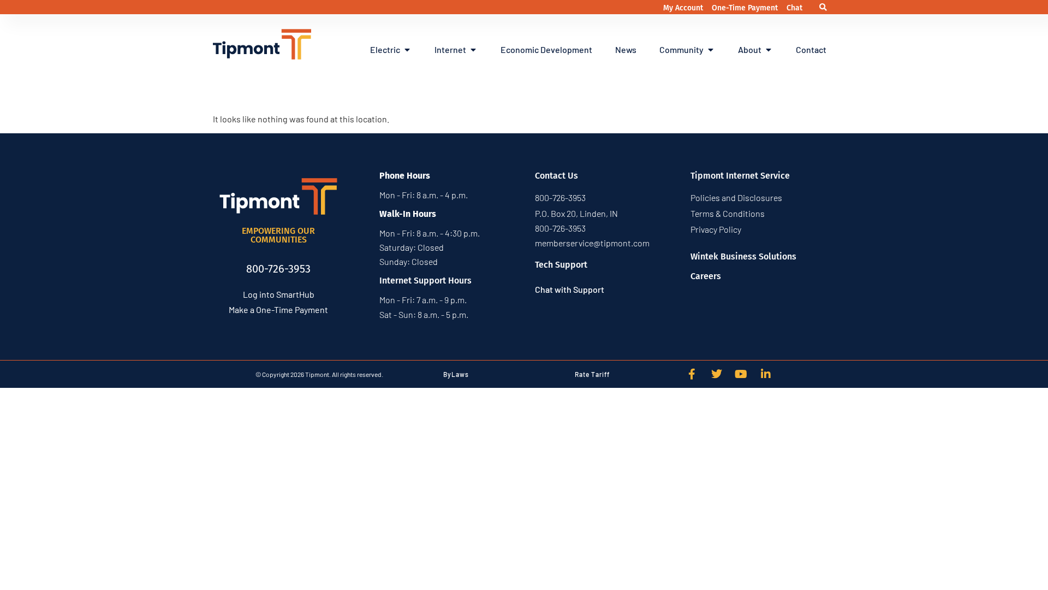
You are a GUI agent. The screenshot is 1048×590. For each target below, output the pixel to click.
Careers (705, 276)
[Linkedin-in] (766, 374)
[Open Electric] (407, 49)
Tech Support (561, 264)
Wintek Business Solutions (743, 256)
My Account (684, 8)
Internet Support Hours (425, 280)
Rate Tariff (592, 374)
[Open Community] (710, 49)
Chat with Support (569, 289)
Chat (794, 8)
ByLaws (456, 374)
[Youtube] (741, 374)
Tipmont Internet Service (740, 175)
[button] (823, 7)
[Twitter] (717, 374)
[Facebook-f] (692, 374)
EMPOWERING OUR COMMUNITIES (278, 235)
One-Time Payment (746, 8)
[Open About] (768, 49)
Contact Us (556, 175)
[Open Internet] (473, 49)
